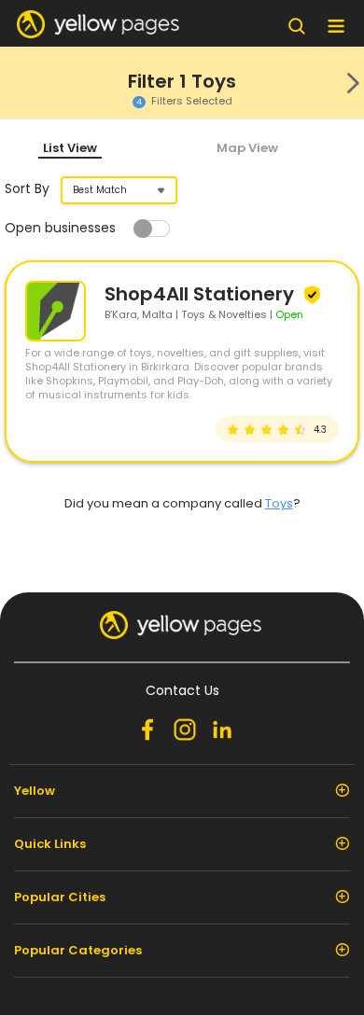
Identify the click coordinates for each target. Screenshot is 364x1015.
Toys (279, 503)
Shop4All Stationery (202, 294)
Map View (247, 148)
